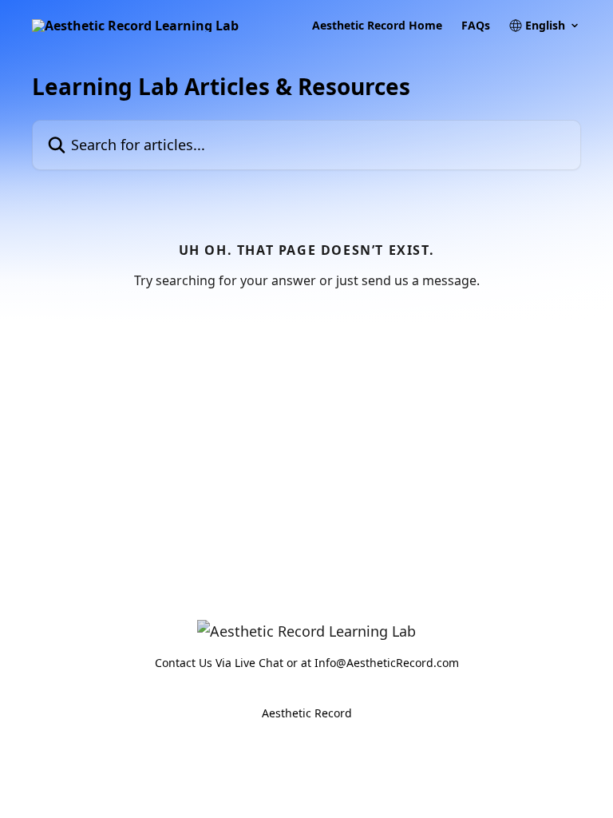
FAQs (475, 25)
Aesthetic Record (307, 713)
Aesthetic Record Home (377, 25)
